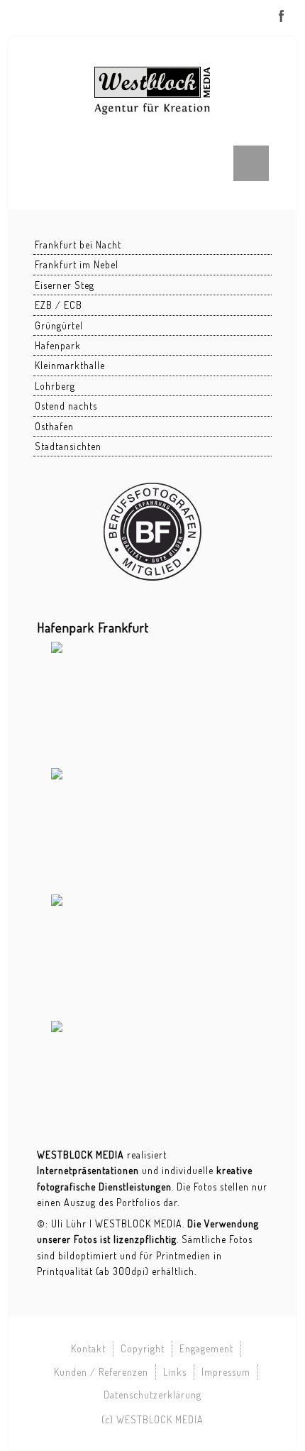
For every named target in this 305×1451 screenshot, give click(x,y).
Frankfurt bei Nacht (78, 245)
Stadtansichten (68, 446)
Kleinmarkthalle (70, 365)
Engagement (206, 1348)
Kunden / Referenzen (101, 1372)
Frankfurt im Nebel (76, 264)
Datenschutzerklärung (152, 1395)
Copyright (143, 1348)
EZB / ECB (58, 305)
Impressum (225, 1372)
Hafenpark (58, 345)
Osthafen (54, 426)
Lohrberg (55, 386)
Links (175, 1372)
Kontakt (88, 1348)
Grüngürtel (59, 325)
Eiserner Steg (64, 285)
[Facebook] (281, 16)
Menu (251, 163)
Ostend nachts (66, 406)
